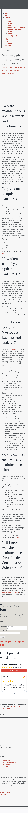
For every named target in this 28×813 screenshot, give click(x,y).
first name (3, 627)
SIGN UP (3, 637)
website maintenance (13, 70)
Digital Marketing (16, 67)
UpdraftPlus (13, 350)
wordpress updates (8, 73)
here (4, 253)
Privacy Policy (5, 792)
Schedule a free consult (10, 593)
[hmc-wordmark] (16, 28)
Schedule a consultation (10, 707)
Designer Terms (5, 794)
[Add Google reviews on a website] (25, 691)
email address (5, 631)
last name (3, 629)
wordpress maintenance (10, 72)
